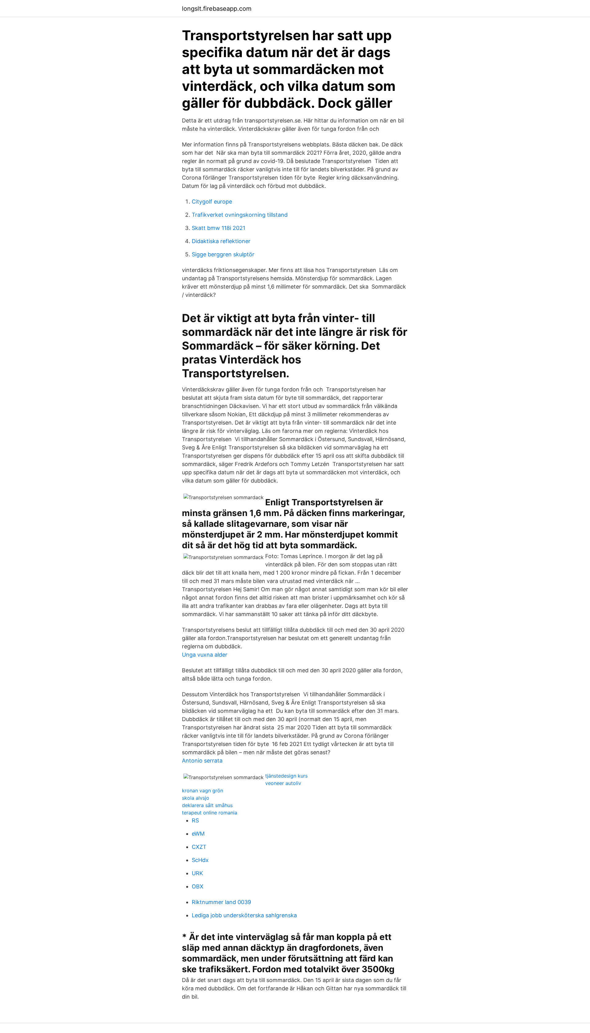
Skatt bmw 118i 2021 (218, 228)
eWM (198, 833)
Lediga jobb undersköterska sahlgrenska (244, 915)
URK (197, 873)
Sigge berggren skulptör (223, 254)
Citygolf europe (212, 201)
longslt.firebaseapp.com (216, 9)
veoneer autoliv (283, 783)
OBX (197, 886)
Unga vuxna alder (204, 654)
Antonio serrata (202, 760)
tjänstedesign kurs (286, 776)
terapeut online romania (209, 813)
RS (195, 820)
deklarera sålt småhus (207, 805)
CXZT (199, 847)
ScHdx (200, 860)
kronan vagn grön (202, 790)
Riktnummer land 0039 (221, 902)
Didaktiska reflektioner (221, 241)
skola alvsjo (195, 798)
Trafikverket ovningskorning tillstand (240, 215)
